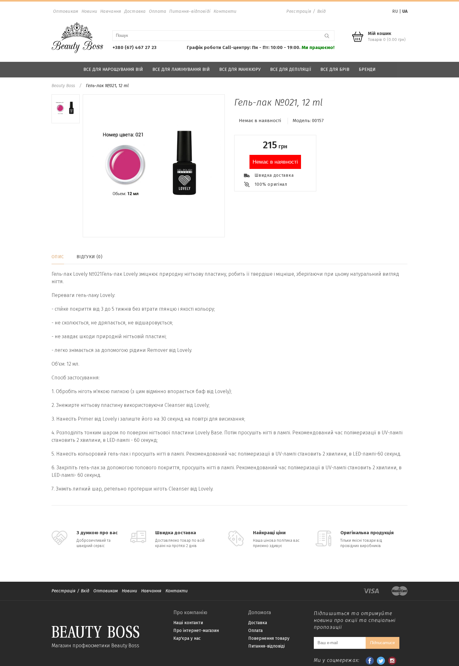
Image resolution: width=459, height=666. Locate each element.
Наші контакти (188, 622)
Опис (58, 256)
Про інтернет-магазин (196, 630)
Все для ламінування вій (181, 69)
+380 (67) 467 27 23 (134, 47)
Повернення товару (268, 638)
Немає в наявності (275, 162)
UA (404, 11)
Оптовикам (65, 11)
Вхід (321, 11)
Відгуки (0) (89, 256)
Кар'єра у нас (187, 638)
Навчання (110, 11)
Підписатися (382, 642)
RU (395, 11)
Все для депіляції (290, 69)
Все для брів (334, 69)
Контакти (225, 11)
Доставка (135, 11)
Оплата (157, 11)
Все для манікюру (240, 69)
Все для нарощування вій (113, 69)
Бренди (367, 69)
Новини (89, 11)
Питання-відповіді (189, 11)
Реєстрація (298, 11)
